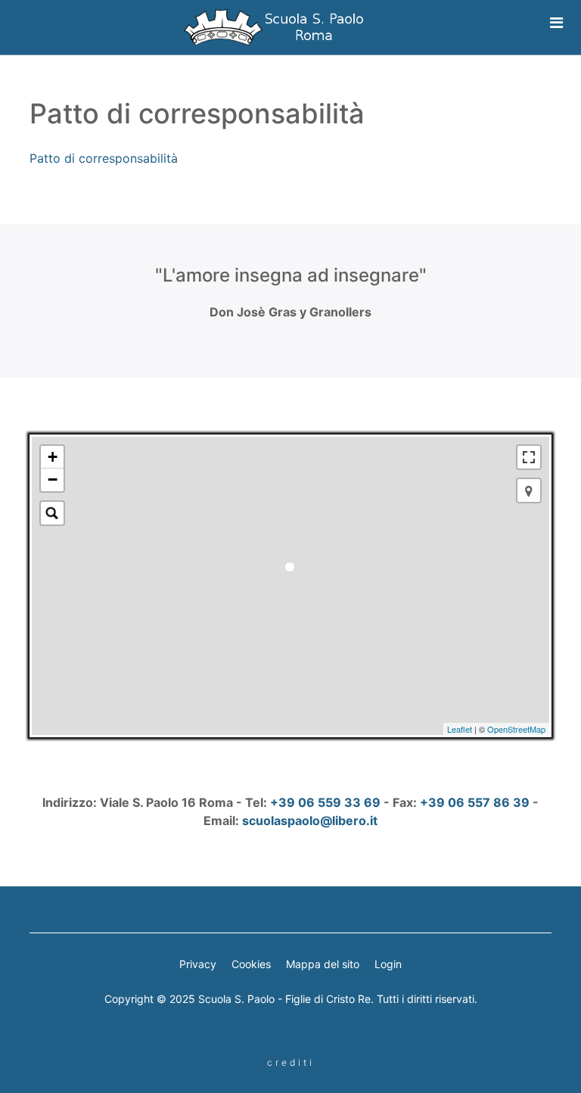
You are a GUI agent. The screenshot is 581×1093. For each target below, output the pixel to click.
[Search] (52, 513)
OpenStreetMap (516, 729)
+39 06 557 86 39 (475, 802)
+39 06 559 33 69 (325, 802)
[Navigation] (547, 22)
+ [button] (52, 456)
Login (388, 964)
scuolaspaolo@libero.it (309, 820)
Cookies (251, 964)
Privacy (197, 964)
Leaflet (459, 729)
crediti (291, 1062)
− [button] (52, 479)
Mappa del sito (322, 964)
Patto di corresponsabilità (104, 158)
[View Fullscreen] (528, 457)
